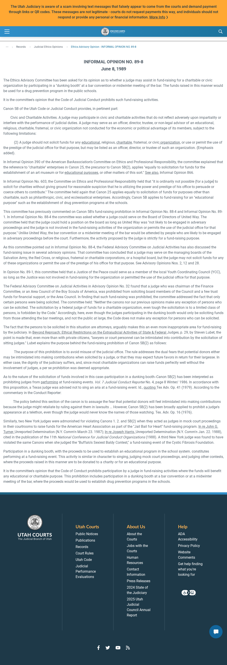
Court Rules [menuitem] (85, 553)
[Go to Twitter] (108, 647)
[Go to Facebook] (99, 647)
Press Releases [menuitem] (138, 581)
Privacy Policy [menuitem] (189, 546)
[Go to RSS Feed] (127, 647)
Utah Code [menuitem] (84, 560)
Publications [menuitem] (85, 540)
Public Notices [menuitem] (87, 534)
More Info (157, 17)
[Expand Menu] (7, 31)
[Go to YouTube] (118, 647)
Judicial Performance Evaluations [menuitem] (86, 571)
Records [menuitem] (82, 547)
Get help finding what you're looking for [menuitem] (190, 569)
